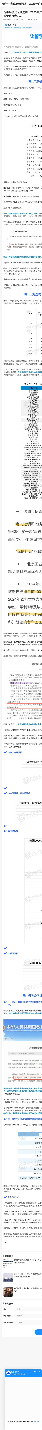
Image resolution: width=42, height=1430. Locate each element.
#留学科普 (8, 28)
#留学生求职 (27, 28)
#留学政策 (17, 28)
